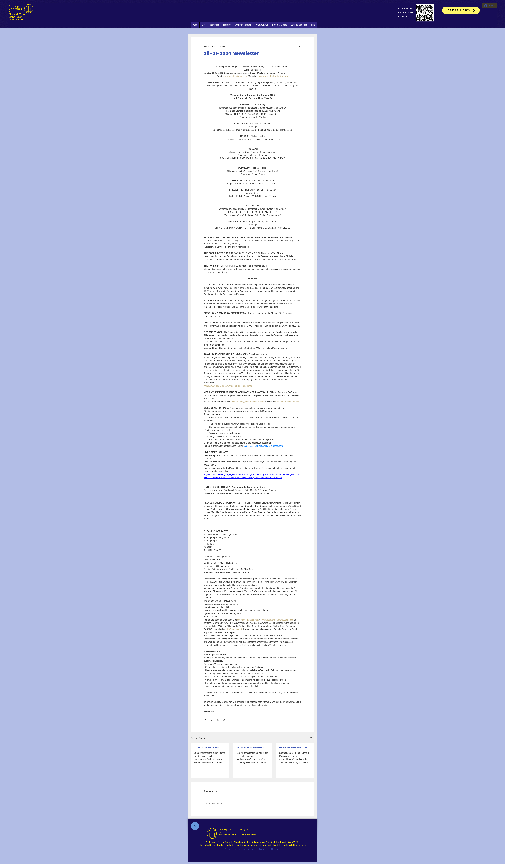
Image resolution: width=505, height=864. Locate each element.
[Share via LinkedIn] (218, 720)
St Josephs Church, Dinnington (233, 829)
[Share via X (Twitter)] (211, 720)
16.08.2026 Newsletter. (250, 747)
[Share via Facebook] (205, 720)
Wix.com (278, 849)
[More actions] (299, 46)
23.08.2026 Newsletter (207, 747)
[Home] (195, 826)
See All (311, 738)
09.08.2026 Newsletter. (293, 747)
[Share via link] (224, 720)
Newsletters (209, 711)
